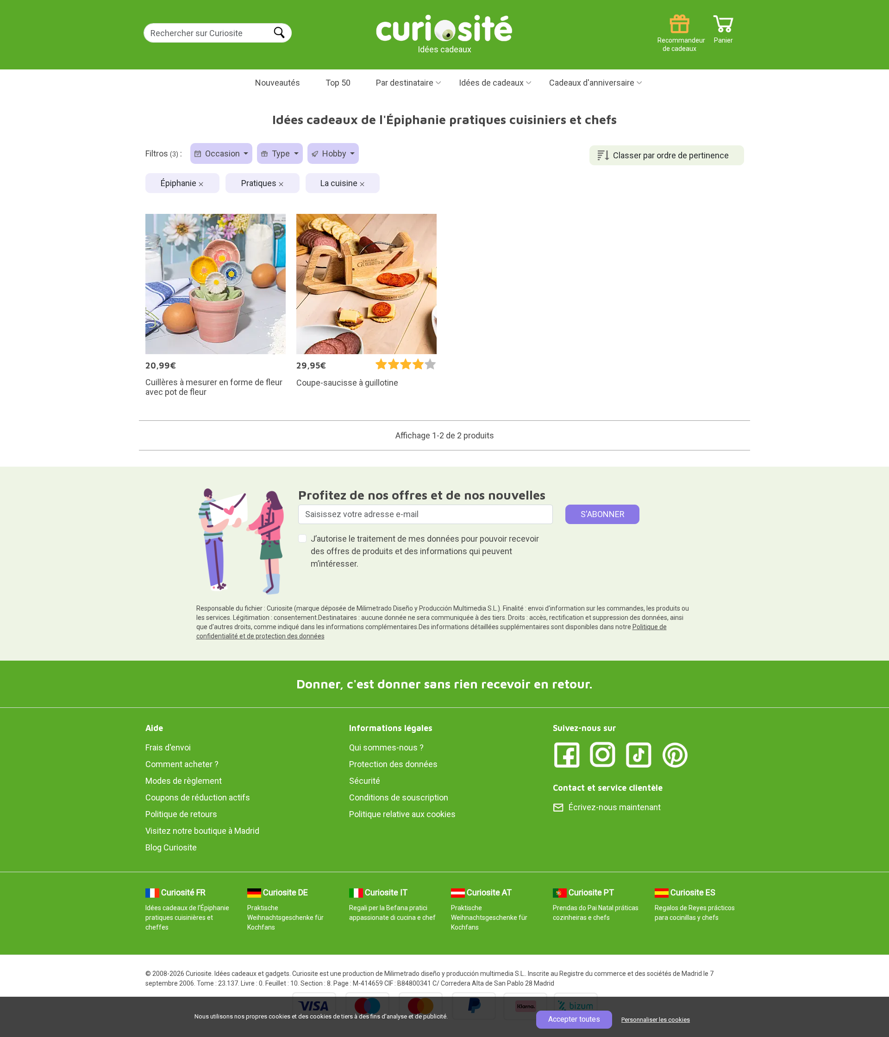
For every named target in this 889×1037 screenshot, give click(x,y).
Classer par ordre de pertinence (671, 155)
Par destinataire (404, 82)
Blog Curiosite (171, 847)
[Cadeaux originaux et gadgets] (444, 27)
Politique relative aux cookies (402, 814)
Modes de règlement (183, 781)
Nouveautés (277, 82)
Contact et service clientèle (608, 788)
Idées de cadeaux (491, 82)
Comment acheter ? (182, 764)
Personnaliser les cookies (655, 1019)
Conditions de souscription (398, 797)
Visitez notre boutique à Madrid (202, 831)
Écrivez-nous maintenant (615, 807)
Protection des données (393, 764)
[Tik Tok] (639, 754)
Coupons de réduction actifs (197, 797)
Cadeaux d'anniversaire (591, 82)
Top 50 (338, 82)
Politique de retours (181, 814)
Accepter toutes (574, 1019)
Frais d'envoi (168, 747)
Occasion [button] (222, 153)
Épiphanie (179, 183)
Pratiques (259, 183)
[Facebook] (567, 754)
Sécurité (364, 781)
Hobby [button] (334, 153)
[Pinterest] (675, 754)
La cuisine (339, 183)
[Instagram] (603, 754)
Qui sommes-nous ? (386, 747)
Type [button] (281, 153)
